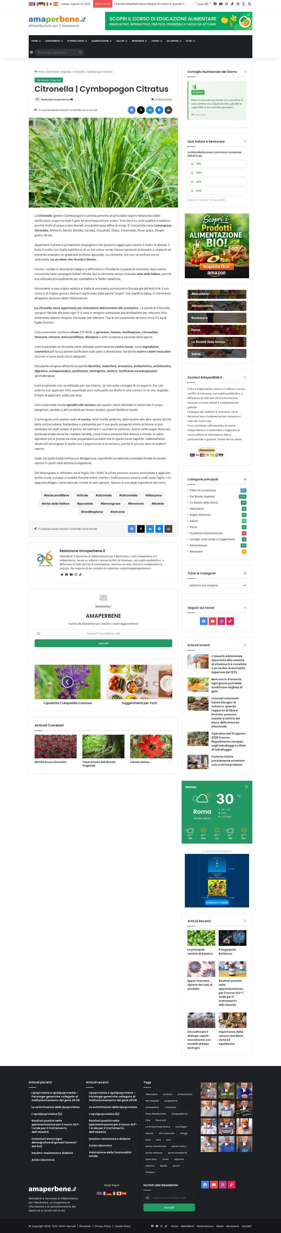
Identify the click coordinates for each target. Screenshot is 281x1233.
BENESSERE (138, 41)
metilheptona (93, 512)
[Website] (62, 574)
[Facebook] (132, 110)
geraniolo (86, 503)
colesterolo (170, 1107)
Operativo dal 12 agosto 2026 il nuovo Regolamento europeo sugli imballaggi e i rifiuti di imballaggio (176, 3)
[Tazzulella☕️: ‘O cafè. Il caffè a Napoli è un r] (209, 1144)
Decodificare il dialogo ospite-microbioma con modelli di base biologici (199, 1040)
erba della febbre (56, 503)
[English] (31, 3)
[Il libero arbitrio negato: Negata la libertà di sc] (226, 1126)
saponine (179, 1159)
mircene (118, 512)
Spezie (163, 1165)
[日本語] (51, 3)
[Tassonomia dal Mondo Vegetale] (103, 746)
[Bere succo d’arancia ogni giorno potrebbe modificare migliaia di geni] (198, 684)
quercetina (151, 1159)
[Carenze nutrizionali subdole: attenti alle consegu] (244, 1126)
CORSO (155, 41)
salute (165, 1159)
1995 (196, 163)
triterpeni (150, 1172)
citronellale (129, 495)
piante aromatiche (177, 1152)
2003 (196, 172)
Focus (193, 527)
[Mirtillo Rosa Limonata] (56, 746)
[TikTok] (80, 574)
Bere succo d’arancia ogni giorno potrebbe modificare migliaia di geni (226, 685)
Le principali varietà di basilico (200, 952)
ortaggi (183, 1133)
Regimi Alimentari (200, 514)
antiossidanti (152, 1107)
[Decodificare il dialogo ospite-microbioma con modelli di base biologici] (201, 1020)
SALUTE (120, 41)
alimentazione (184, 1094)
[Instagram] (75, 574)
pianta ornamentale (155, 1146)
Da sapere (173, 41)
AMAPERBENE (52, 41)
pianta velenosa (153, 1152)
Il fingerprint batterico (227, 952)
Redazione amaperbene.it (55, 99)
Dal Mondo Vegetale (59, 71)
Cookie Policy (123, 1226)
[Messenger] (159, 110)
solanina (149, 1165)
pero (168, 1139)
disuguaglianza (179, 1113)
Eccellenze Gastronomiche (206, 533)
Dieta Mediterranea (155, 1113)
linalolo (158, 503)
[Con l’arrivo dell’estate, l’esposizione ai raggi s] (226, 1108)
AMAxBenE (187, 1226)
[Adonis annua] (151, 746)
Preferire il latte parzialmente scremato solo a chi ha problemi (228, 761)
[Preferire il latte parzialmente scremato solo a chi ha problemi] (198, 762)
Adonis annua (139, 762)
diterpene (154, 495)
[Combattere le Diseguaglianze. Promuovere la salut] (244, 1144)
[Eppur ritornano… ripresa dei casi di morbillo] (201, 969)
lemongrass (111, 503)
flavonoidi (161, 1120)
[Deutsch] (41, 3)
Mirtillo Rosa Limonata (50, 762)
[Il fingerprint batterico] (232, 938)
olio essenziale (167, 1133)
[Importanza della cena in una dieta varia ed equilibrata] (232, 1020)
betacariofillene (57, 495)
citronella (105, 495)
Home (41, 71)
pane (148, 1139)
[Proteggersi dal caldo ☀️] (226, 1090)
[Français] (36, 3)
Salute (194, 520)
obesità (149, 1133)
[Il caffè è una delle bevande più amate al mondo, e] (209, 1090)
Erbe (147, 1120)
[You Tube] (71, 574)
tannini (176, 1165)
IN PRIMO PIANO (75, 41)
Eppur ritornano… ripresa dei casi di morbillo (200, 985)
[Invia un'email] (72, 99)
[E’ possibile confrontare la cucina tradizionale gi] (244, 1090)
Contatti (246, 1226)
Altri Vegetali (152, 1100)
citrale (83, 495)
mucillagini (181, 1126)
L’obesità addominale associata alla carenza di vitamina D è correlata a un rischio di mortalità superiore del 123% (228, 664)
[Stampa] (168, 110)
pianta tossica (178, 1146)
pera (158, 1139)
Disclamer (85, 1226)
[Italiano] (46, 3)
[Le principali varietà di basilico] (201, 938)
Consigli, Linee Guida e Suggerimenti (212, 539)
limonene (137, 503)
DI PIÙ (189, 41)
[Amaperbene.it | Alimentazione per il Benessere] (64, 22)
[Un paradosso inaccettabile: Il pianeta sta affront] (209, 1126)
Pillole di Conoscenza (203, 490)
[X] (141, 110)
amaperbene (171, 1100)
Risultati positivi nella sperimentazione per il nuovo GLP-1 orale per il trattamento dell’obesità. (231, 993)
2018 (196, 190)
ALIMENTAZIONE (100, 41)
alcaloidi (167, 1094)
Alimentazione (198, 545)
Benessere (196, 551)
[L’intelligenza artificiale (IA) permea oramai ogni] (244, 1108)
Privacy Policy (103, 1226)
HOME (34, 41)
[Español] (56, 3)
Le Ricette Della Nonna (157, 1126)
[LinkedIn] (150, 110)
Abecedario (197, 508)
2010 (196, 181)
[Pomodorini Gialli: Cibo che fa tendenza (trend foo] (226, 1144)
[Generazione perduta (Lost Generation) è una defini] (209, 1108)
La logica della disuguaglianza (217, 851)
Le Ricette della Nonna (204, 502)
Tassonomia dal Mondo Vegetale (99, 764)
